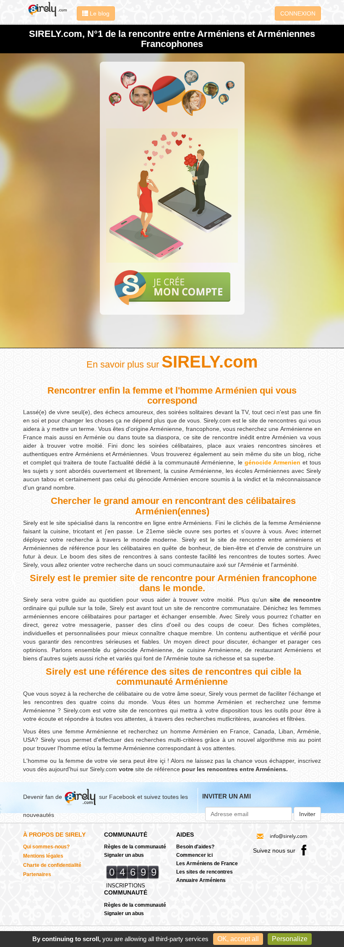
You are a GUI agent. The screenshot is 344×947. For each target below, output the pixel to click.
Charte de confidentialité (52, 865)
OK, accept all (238, 938)
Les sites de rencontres (204, 872)
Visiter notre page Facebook (304, 850)
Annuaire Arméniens (201, 880)
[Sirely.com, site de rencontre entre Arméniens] (47, 9)
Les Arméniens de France (207, 863)
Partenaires (37, 874)
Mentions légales (43, 856)
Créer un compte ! (172, 287)
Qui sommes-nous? (46, 847)
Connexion (297, 13)
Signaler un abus (124, 855)
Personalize (290, 938)
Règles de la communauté (135, 847)
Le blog (98, 13)
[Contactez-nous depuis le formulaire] (281, 835)
